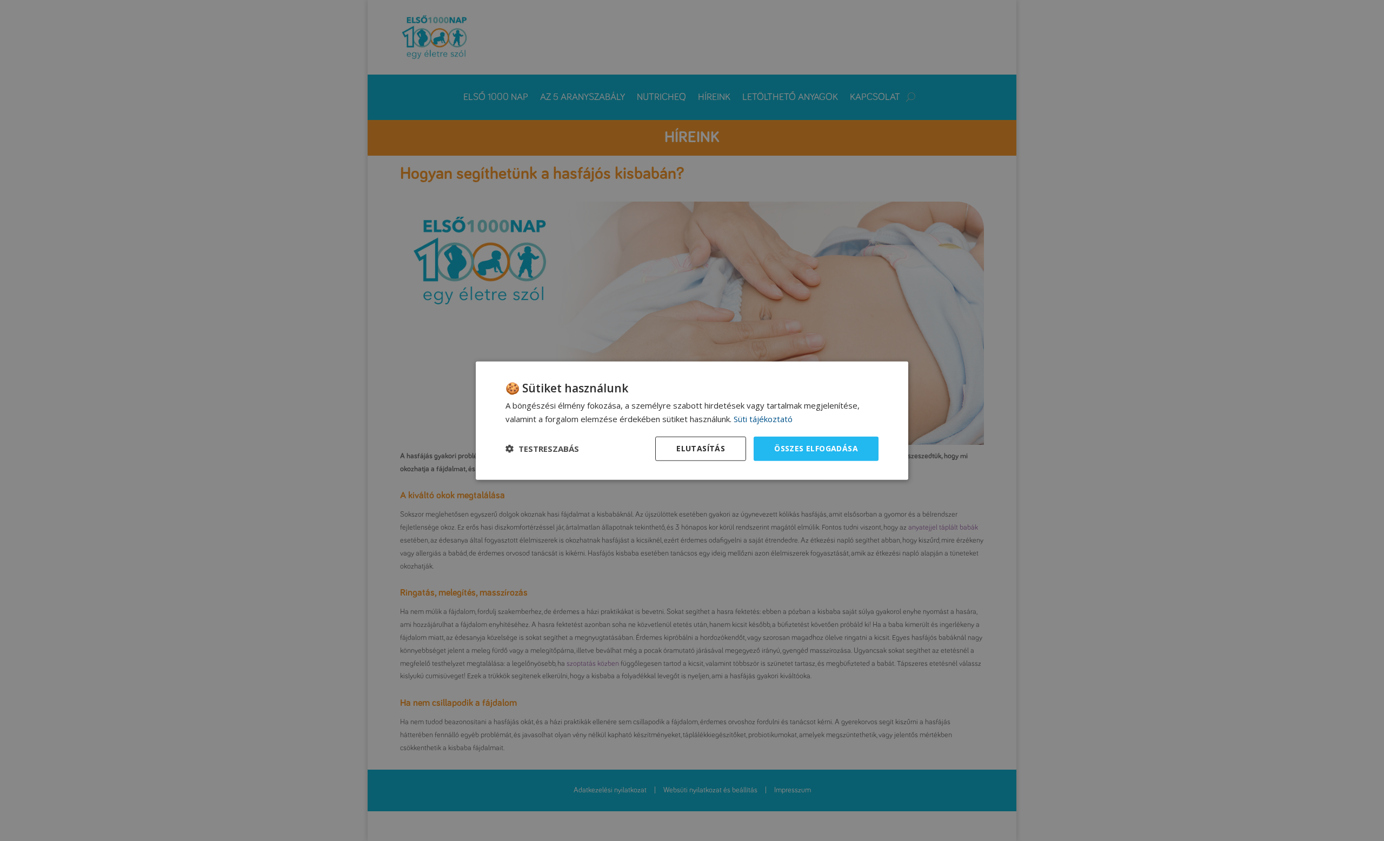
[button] (542, 449)
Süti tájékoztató (763, 418)
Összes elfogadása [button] (816, 448)
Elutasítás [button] (700, 448)
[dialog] (692, 421)
